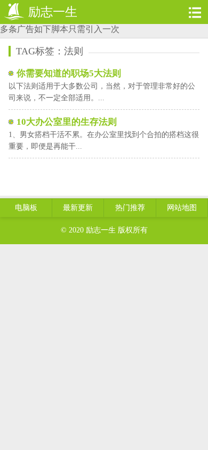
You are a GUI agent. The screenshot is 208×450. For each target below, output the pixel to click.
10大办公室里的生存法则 (67, 122)
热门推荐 (130, 208)
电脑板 (26, 208)
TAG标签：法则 (49, 51)
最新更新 (78, 208)
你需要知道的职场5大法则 (69, 73)
